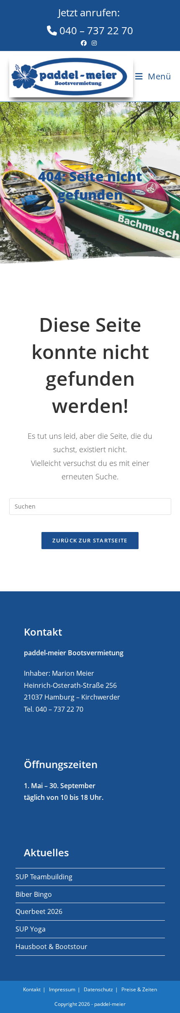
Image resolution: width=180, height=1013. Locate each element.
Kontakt (32, 989)
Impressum (62, 989)
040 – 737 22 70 (95, 21)
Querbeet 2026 (38, 911)
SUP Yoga (30, 929)
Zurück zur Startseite (89, 540)
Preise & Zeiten (139, 989)
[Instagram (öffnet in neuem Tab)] (94, 43)
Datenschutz (98, 989)
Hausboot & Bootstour (51, 946)
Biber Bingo (33, 894)
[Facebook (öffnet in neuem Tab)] (85, 43)
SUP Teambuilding (43, 876)
